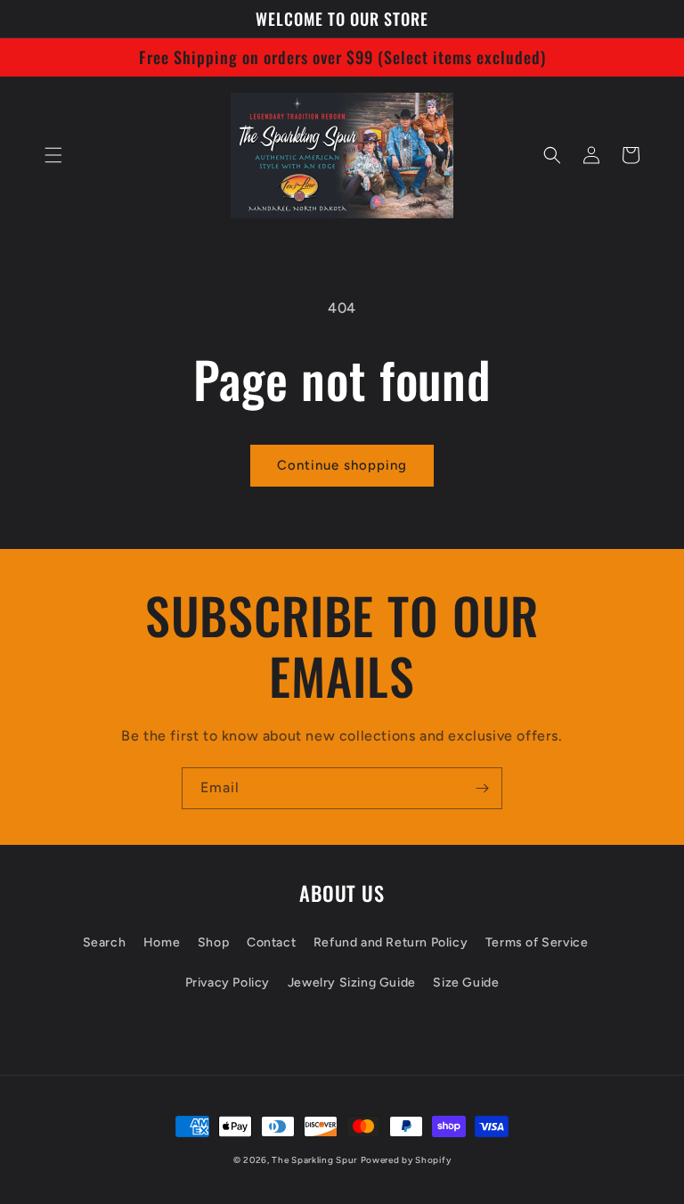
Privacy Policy (227, 982)
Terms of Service (537, 942)
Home (161, 942)
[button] (53, 155)
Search (104, 942)
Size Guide (466, 982)
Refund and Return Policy (391, 942)
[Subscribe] (481, 788)
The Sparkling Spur (314, 1160)
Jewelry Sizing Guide (352, 982)
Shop (213, 942)
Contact (271, 942)
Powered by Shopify (406, 1160)
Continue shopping (342, 465)
